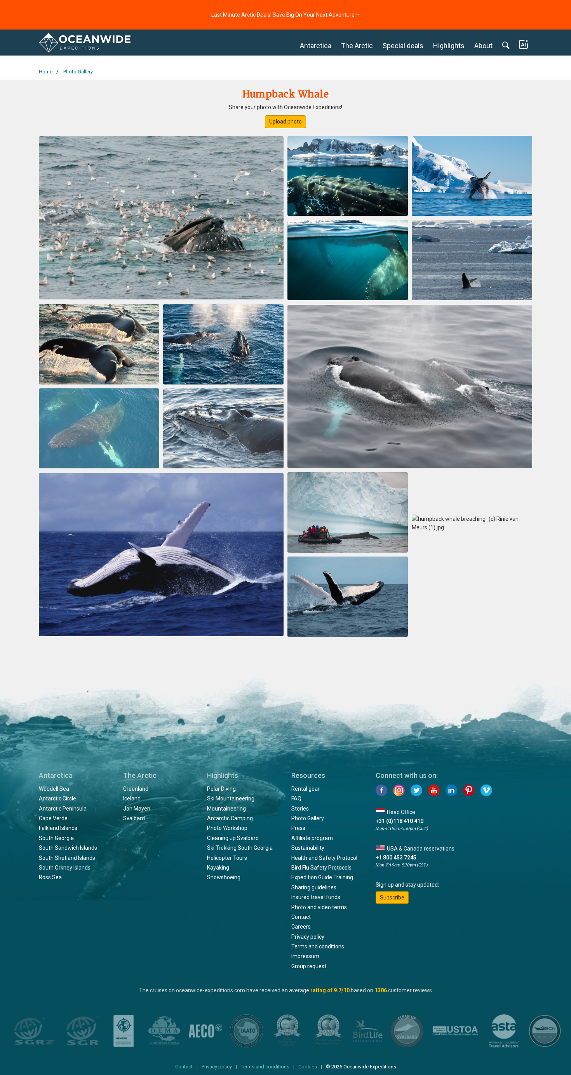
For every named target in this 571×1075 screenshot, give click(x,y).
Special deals (403, 46)
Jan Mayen (136, 808)
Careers (301, 927)
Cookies (307, 1067)
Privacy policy (307, 937)
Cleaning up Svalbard (233, 838)
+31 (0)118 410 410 (399, 821)
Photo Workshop (227, 828)
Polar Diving (221, 789)
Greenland (135, 789)
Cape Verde (53, 818)
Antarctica (315, 46)
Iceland (132, 798)
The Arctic (357, 46)
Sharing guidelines (313, 887)
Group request (308, 966)
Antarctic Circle (57, 798)
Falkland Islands (58, 828)
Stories (300, 808)
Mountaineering (226, 808)
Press (298, 828)
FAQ (296, 798)
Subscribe (392, 897)
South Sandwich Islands (68, 848)
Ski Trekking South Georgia (240, 848)
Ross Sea (50, 877)
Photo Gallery (307, 818)
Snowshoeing (223, 877)
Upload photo (285, 121)
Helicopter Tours (227, 858)
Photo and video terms (319, 907)
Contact (301, 917)
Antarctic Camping (230, 818)
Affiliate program (312, 838)
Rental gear (305, 789)
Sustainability (307, 848)
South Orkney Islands (65, 868)
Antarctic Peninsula (63, 808)
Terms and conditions (317, 946)
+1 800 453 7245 (396, 857)
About (483, 46)
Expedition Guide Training (322, 877)
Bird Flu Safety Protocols (321, 868)
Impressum (305, 956)
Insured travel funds (315, 897)
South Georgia (56, 838)
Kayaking (218, 868)
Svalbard (134, 818)
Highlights (449, 46)
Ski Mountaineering (230, 798)
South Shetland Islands (67, 858)
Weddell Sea (54, 789)
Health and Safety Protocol (324, 858)
